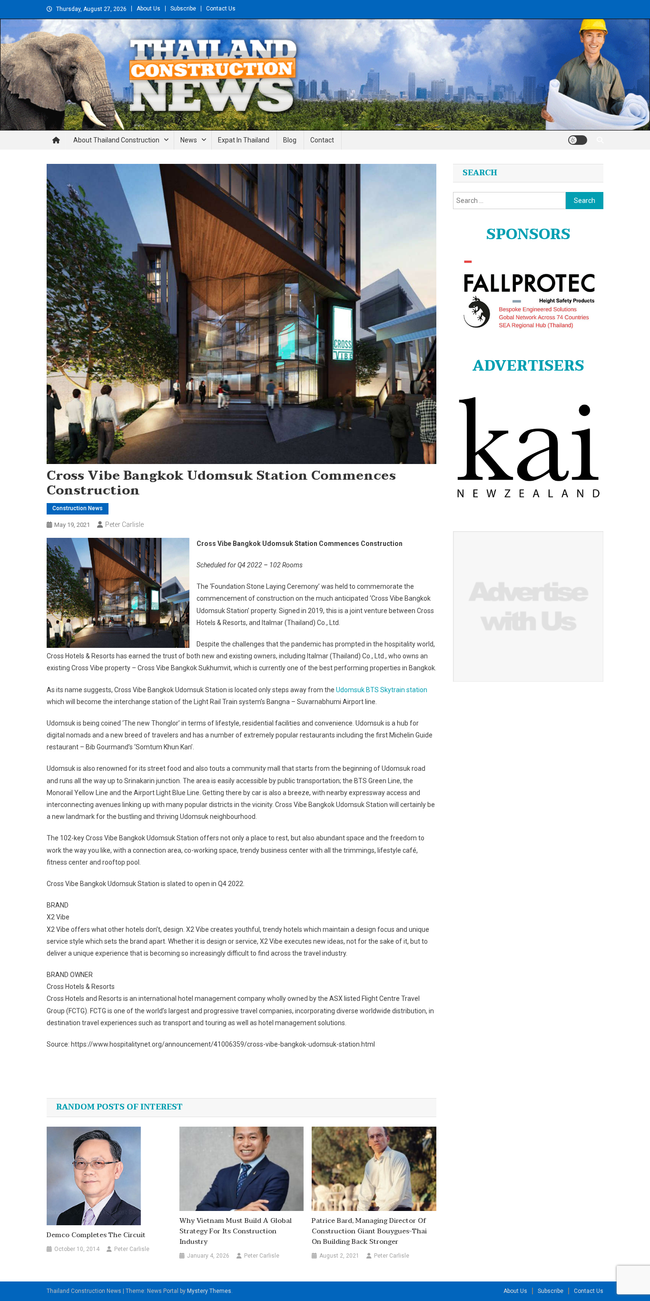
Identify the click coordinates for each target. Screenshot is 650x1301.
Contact (322, 140)
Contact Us (221, 8)
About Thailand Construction (116, 140)
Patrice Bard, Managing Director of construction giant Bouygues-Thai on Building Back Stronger (369, 1231)
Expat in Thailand (243, 140)
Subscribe (183, 8)
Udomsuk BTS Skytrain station (381, 690)
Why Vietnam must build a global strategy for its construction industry (235, 1231)
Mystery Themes (209, 1291)
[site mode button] (577, 140)
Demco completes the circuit (96, 1235)
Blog (289, 140)
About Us (148, 8)
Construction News (77, 508)
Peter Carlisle (124, 524)
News (188, 140)
